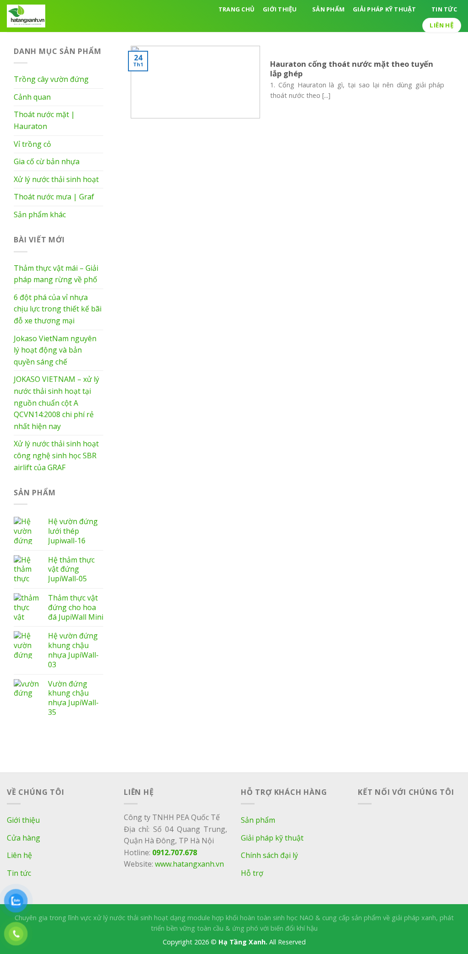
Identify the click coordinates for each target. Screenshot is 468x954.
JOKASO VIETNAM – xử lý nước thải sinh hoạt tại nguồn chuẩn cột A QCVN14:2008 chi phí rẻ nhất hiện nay (56, 402)
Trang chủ (236, 9)
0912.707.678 (173, 852)
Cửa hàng (23, 838)
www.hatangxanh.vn (189, 864)
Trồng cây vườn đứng (51, 79)
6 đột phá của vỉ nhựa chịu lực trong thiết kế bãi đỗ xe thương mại (57, 309)
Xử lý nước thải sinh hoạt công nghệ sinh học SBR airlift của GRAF (56, 455)
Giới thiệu (280, 9)
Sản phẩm (328, 9)
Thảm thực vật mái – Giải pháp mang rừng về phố (56, 274)
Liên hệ (19, 855)
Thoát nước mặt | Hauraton (44, 120)
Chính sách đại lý (269, 855)
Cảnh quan (32, 97)
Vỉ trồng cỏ (32, 144)
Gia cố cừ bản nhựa (47, 161)
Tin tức (444, 9)
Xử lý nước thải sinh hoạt (56, 179)
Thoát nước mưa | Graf (54, 197)
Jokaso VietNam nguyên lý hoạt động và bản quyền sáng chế (55, 350)
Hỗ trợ (252, 873)
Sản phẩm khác (40, 214)
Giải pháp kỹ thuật (384, 9)
